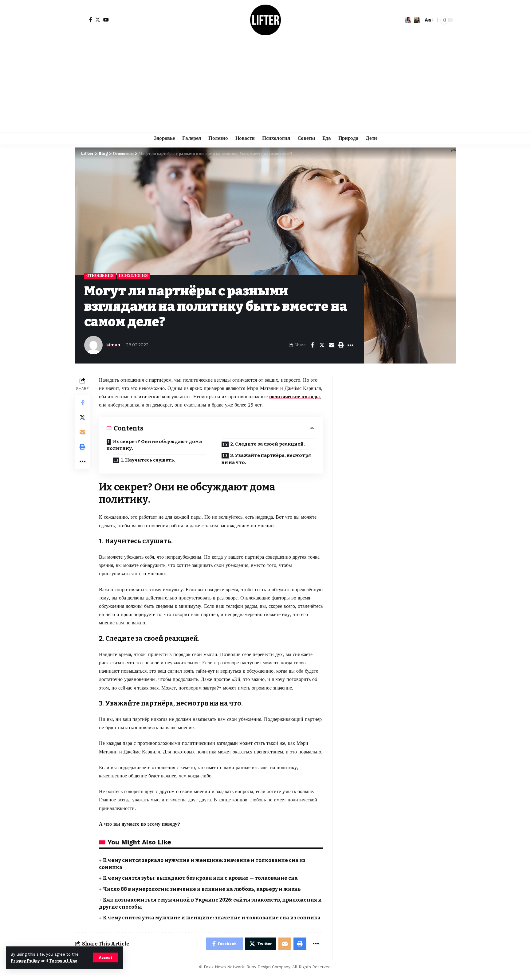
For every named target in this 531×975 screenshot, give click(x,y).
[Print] (340, 345)
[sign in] (81, 20)
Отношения (100, 275)
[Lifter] (265, 20)
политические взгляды (294, 396)
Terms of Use (63, 960)
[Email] (331, 345)
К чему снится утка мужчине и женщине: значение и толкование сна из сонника (212, 918)
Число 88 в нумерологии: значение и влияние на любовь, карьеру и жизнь (202, 889)
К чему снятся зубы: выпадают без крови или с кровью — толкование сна (200, 878)
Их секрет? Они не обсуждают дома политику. (154, 445)
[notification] (408, 20)
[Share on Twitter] (321, 345)
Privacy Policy (25, 960)
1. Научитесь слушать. (148, 460)
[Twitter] (98, 19)
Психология (133, 275)
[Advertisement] (265, 86)
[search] (417, 20)
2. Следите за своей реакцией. (267, 444)
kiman (113, 345)
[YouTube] (106, 19)
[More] (350, 345)
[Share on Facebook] (312, 345)
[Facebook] (91, 19)
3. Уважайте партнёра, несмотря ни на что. (266, 459)
